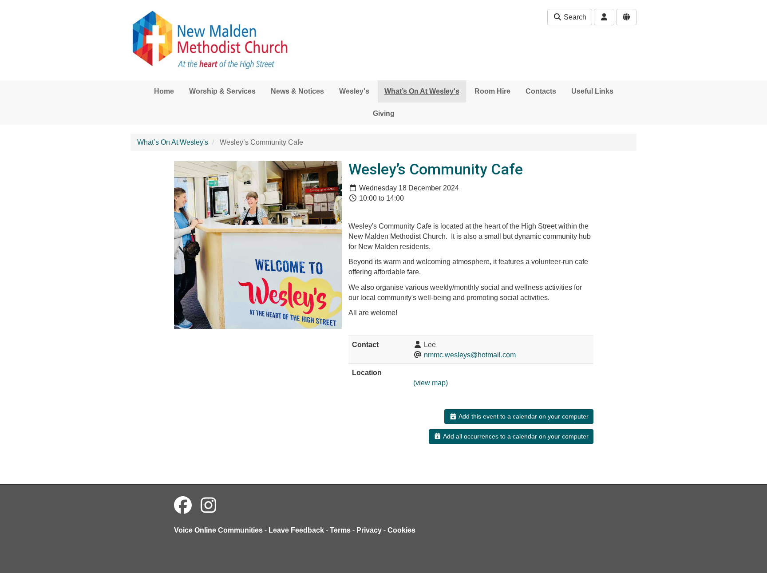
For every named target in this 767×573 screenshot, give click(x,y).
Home (164, 91)
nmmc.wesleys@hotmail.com (470, 355)
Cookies (401, 530)
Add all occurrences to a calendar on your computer (515, 436)
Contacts (541, 91)
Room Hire (492, 91)
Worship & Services (222, 91)
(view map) (430, 383)
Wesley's (354, 91)
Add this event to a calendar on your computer (523, 416)
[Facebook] (183, 505)
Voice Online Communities (218, 530)
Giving (384, 113)
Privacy (369, 530)
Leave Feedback (296, 530)
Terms (340, 530)
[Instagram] (208, 505)
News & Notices (297, 91)
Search (574, 17)
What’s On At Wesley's (421, 91)
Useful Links (592, 91)
